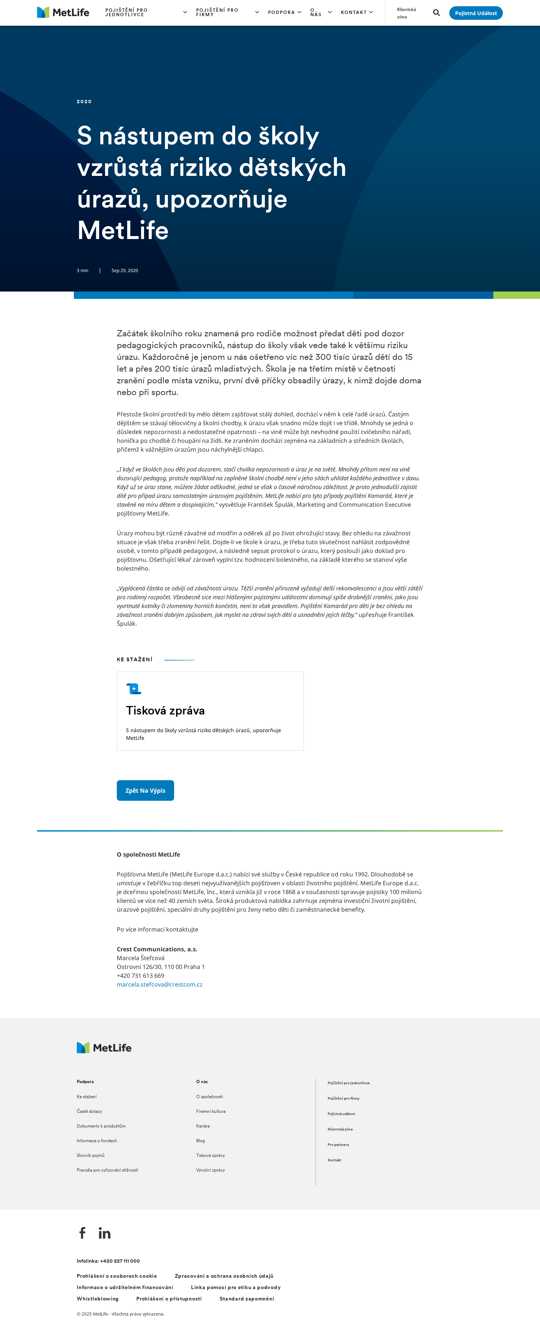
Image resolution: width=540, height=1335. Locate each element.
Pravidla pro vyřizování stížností (107, 1170)
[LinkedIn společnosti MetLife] (105, 1234)
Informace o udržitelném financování (125, 1288)
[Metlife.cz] (104, 1051)
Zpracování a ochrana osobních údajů (224, 1276)
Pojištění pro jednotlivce (349, 1083)
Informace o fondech (97, 1141)
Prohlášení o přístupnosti (169, 1299)
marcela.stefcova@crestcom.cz (160, 984)
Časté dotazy (89, 1112)
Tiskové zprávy (210, 1156)
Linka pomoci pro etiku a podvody (236, 1288)
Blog (200, 1141)
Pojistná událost (341, 1114)
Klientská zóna (340, 1130)
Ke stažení (87, 1097)
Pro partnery (338, 1145)
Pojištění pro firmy (344, 1099)
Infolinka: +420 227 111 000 (108, 1261)
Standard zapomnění (247, 1299)
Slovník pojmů (91, 1156)
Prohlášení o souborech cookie (117, 1276)
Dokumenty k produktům (101, 1126)
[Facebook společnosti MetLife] (83, 1234)
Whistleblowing (98, 1299)
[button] (146, 13)
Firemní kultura (211, 1112)
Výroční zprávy (210, 1170)
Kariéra (203, 1126)
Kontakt (334, 1160)
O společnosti (209, 1097)
